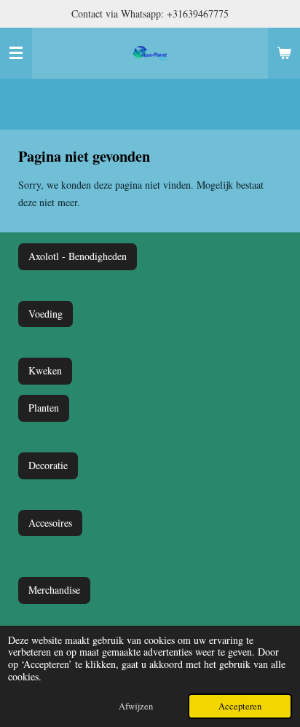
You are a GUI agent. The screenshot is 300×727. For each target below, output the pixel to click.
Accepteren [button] (239, 706)
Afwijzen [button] (136, 706)
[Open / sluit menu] (16, 53)
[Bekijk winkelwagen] (284, 53)
